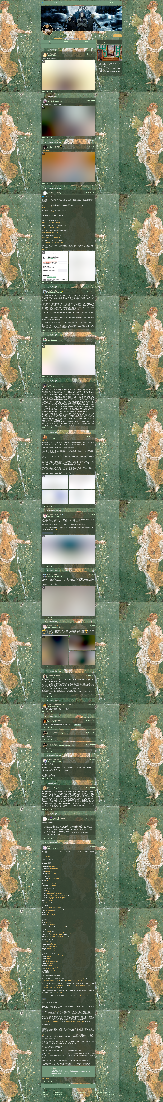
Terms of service (44, 1094)
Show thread (45, 1078)
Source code (112, 1094)
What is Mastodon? (81, 1092)
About (62, 2)
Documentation (58, 1094)
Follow (118, 35)
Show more (78, 724)
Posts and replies (68, 41)
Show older (68, 1085)
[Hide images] (43, 252)
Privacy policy (44, 1096)
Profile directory (54, 2)
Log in (111, 2)
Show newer (68, 45)
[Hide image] (43, 61)
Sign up (118, 2)
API (55, 1096)
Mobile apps (69, 2)
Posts (49, 41)
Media (87, 41)
